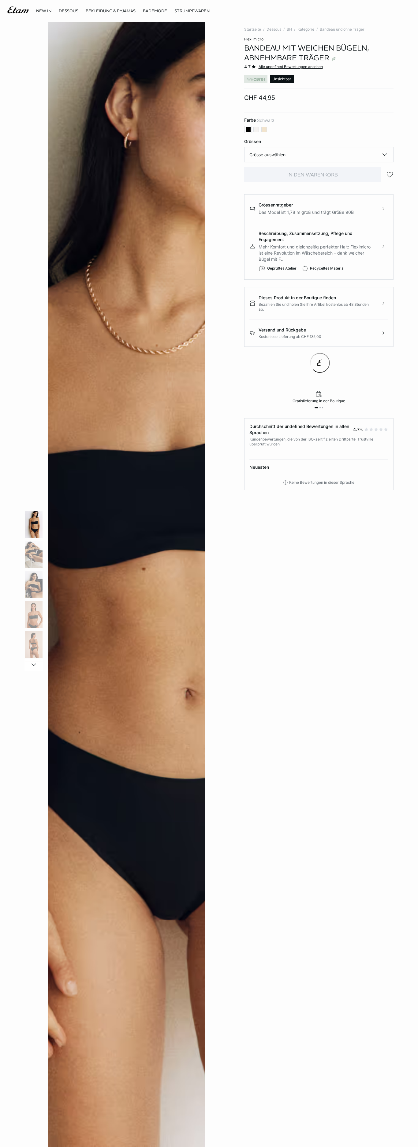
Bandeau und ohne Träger (342, 29)
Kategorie (305, 29)
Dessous (274, 29)
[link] (43, 11)
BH (289, 29)
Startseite (252, 29)
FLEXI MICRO (253, 39)
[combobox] (319, 154)
